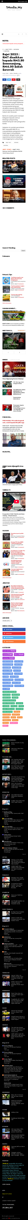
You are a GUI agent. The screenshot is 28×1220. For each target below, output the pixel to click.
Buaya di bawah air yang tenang (17, 743)
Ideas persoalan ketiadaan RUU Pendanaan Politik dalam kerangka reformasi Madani (17, 1137)
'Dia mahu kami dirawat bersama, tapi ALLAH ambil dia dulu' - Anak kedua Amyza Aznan (18, 1029)
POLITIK (5, 654)
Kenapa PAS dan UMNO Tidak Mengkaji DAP (17, 542)
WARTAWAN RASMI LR (10, 1075)
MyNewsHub (7, 1083)
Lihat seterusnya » (7, 303)
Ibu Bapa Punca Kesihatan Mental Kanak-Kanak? (17, 912)
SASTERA (14, 714)
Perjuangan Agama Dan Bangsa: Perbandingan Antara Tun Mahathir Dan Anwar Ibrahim (19, 408)
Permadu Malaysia (9, 929)
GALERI (5, 706)
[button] (2, 1)
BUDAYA (5, 717)
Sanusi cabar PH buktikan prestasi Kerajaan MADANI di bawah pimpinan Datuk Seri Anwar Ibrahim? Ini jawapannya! (13, 1078)
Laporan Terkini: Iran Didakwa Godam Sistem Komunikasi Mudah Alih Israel (17, 977)
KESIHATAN (6, 664)
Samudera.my (7, 841)
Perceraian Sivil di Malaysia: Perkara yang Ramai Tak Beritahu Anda (13, 843)
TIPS (20, 706)
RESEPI (4, 726)
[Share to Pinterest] (14, 79)
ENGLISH (5, 694)
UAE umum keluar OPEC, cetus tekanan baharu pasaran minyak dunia (17, 1130)
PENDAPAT (18, 686)
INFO (19, 717)
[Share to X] (9, 79)
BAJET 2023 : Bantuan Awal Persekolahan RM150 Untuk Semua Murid (12, 151)
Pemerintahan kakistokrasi (17, 398)
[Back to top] (24, 1216)
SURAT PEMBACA (7, 709)
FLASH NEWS (6, 651)
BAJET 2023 (9, 49)
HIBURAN (14, 694)
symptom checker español (8, 1200)
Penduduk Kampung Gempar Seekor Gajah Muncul (12, 836)
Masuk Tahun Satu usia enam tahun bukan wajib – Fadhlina (17, 994)
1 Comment (21, 592)
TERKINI (17, 664)
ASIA (12, 717)
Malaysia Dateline (9, 944)
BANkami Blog (8, 812)
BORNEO (14, 683)
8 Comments (21, 284)
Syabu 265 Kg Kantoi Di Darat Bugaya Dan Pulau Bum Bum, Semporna (14, 965)
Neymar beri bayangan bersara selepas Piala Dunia (17, 1012)
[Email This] (18, 79)
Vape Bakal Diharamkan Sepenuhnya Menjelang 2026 (17, 796)
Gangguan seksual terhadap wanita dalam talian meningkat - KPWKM (17, 1154)
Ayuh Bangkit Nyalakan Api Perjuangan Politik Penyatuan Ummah (17, 902)
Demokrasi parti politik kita (17, 534)
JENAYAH (17, 679)
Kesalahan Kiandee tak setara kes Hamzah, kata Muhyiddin (13, 849)
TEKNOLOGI (6, 673)
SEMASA (12, 676)
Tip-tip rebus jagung (16, 295)
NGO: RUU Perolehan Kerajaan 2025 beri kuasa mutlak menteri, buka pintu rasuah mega (17, 785)
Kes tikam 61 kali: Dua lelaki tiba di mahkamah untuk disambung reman (17, 587)
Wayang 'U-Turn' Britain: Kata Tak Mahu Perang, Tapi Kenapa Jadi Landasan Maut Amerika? (18, 862)
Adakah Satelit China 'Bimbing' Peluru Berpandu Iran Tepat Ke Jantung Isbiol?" (17, 868)
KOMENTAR (6, 661)
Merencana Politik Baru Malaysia (11, 345)
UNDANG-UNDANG (8, 692)
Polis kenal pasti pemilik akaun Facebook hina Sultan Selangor (17, 596)
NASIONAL (6, 51)
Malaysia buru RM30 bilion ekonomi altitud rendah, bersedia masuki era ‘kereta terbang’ (13, 821)
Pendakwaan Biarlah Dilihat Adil (17, 1118)
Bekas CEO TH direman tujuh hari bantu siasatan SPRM (17, 1096)
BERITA (16, 654)
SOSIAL (13, 706)
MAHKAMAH (6, 679)
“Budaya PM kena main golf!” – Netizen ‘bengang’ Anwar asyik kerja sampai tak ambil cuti (13, 946)
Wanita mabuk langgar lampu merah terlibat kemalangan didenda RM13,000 (17, 605)
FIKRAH (5, 723)
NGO (4, 689)
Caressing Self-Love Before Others (18, 1147)
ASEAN (14, 720)
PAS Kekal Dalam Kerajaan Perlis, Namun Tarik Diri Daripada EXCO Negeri (17, 767)
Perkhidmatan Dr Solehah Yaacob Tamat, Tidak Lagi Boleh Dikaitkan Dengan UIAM (13, 1085)
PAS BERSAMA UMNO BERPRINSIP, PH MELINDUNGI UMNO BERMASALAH (19, 392)
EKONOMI (16, 49)
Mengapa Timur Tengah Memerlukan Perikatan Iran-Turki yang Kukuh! (17, 879)
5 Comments (21, 297)
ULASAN (18, 703)
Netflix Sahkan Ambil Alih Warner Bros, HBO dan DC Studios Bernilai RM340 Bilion (18, 1036)
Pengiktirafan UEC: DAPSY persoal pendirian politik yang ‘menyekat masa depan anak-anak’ (17, 1001)
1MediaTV (5, 670)
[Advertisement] (14, 22)
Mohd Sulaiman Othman (10, 848)
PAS (4, 676)
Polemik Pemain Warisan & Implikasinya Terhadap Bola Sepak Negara (18, 1018)
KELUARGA (13, 723)
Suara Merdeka (8, 818)
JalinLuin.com (7, 963)
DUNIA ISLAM (6, 712)
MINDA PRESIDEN (7, 703)
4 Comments (21, 290)
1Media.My (14, 7)
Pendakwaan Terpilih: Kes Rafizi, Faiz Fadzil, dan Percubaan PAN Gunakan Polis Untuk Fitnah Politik (18, 553)
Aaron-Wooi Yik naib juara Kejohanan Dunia (12, 1047)
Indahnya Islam (15, 1112)
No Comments (21, 599)
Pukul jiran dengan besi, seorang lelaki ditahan (13, 939)
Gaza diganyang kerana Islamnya (12, 379)
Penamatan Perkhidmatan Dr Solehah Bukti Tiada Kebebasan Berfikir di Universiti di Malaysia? (13, 932)
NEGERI (5, 667)
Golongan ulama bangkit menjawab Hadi (13, 953)
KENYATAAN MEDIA (8, 700)
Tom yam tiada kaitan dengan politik (17, 569)
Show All (24, 854)
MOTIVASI (5, 714)
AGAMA (17, 673)
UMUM (14, 697)
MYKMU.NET (7, 957)
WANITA (18, 709)
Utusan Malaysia (8, 1046)
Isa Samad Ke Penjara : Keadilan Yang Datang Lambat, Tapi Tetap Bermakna (17, 886)
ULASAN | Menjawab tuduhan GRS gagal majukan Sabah (16, 562)
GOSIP (16, 712)
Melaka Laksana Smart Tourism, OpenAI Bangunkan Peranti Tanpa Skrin (17, 984)
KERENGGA (7, 937)
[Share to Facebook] (4, 79)
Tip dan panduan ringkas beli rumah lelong (17, 286)
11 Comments (21, 537)
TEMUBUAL (6, 720)
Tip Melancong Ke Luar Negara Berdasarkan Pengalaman (17, 279)
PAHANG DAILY (8, 1065)
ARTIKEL (5, 683)
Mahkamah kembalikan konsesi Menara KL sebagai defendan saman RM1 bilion (17, 1103)
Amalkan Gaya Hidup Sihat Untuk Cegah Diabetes (17, 801)
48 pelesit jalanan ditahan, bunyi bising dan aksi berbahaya (13, 1061)
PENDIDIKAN (6, 686)
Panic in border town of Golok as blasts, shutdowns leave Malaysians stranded (13, 958)
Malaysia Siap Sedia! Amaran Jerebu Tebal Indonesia (13, 814)
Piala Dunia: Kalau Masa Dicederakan (17, 749)
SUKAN (15, 670)
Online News (7, 835)
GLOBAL (17, 661)
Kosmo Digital (8, 1059)
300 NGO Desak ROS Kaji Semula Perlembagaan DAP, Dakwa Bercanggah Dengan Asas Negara (18, 779)
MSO (5, 952)
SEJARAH (5, 697)
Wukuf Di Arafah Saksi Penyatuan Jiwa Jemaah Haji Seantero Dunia (18, 919)
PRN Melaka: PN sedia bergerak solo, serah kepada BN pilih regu (13, 421)
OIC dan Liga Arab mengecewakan (18, 382)
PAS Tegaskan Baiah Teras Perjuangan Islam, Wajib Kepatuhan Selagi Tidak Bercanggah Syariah (18, 761)
